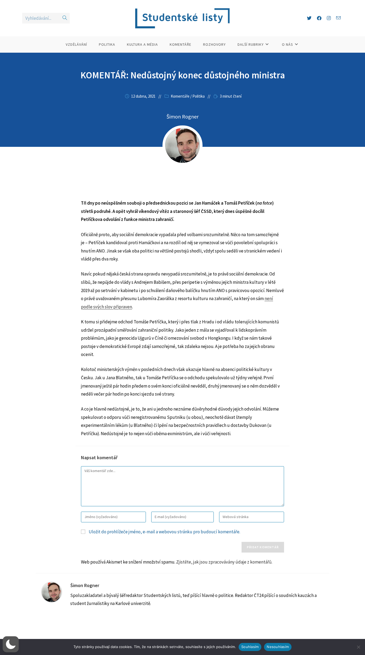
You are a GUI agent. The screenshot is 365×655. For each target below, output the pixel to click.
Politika (198, 96)
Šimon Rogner (182, 116)
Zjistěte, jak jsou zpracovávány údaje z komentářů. (224, 562)
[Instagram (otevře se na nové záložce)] (329, 18)
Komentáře (180, 96)
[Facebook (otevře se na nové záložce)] (319, 18)
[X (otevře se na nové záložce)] (309, 18)
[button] (11, 644)
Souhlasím (250, 647)
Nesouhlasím (278, 647)
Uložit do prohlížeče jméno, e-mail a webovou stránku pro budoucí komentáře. (164, 532)
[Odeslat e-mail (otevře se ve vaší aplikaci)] (338, 18)
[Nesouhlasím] (358, 647)
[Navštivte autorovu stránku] (51, 592)
